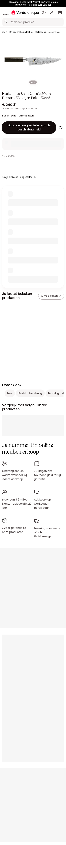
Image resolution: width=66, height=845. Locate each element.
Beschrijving (9, 115)
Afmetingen (26, 115)
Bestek (51, 32)
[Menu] (6, 11)
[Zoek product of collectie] (6, 22)
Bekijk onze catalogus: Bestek (19, 177)
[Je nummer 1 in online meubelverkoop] (25, 12)
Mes (59, 32)
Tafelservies (40, 32)
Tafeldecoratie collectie (19, 32)
